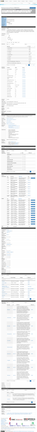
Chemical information (10, 10)
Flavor (8, 392)
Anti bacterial (9, 317)
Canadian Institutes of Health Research (3, 420)
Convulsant (8, 340)
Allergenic (8, 309)
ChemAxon (24, 72)
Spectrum (29, 180)
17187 (8, 239)
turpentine (8, 399)
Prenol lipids (8, 120)
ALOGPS (23, 69)
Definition (18, 304)
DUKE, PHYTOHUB (30, 288)
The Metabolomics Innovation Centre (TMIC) (4, 423)
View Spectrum (33, 200)
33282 (14, 317)
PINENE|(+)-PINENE (10, 252)
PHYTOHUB (29, 286)
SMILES (16, 42)
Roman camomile (4, 293)
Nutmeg (3, 288)
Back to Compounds (32, 7)
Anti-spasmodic (9, 333)
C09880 (17, 142)
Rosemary (3, 295)
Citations (12, 392)
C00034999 (8, 254)
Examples (23, 1)
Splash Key (20, 176)
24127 (14, 360)
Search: (26, 44)
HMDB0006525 (9, 244)
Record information (4, 10)
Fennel (3, 284)
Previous (28, 171)
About (27, 1)
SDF (11, 42)
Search (11, 1)
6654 (7, 234)
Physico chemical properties (25, 10)
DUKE (29, 281)
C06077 (8, 232)
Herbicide (8, 367)
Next (33, 171)
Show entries (10, 44)
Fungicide (8, 360)
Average (21, 277)
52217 (14, 333)
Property (8, 152)
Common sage (4, 282)
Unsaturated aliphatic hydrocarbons (14, 127)
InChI (18, 42)
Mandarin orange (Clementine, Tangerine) (5, 286)
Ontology (19, 10)
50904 (14, 309)
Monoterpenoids (9, 122)
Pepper (3, 290)
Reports (19, 1)
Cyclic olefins (10, 126)
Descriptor (8, 304)
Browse (6, 1)
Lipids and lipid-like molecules (11, 119)
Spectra (30, 10)
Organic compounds (10, 118)
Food (2, 277)
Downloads (15, 1)
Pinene (8, 266)
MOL (9, 42)
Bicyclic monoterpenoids (10, 123)
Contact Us (31, 1)
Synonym (8, 46)
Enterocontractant (9, 347)
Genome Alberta (32, 427)
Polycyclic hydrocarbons (12, 125)
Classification (15, 10)
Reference (30, 152)
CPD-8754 (15, 144)
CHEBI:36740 (13, 141)
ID (13, 304)
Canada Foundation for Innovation (3, 421)
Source (29, 46)
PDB (13, 42)
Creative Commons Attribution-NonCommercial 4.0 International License (23, 431)
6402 (7, 229)
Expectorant (9, 353)
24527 (14, 367)
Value (22, 152)
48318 (14, 375)
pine (7, 395)
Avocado (3, 281)
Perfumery (8, 375)
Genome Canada (27, 427)
